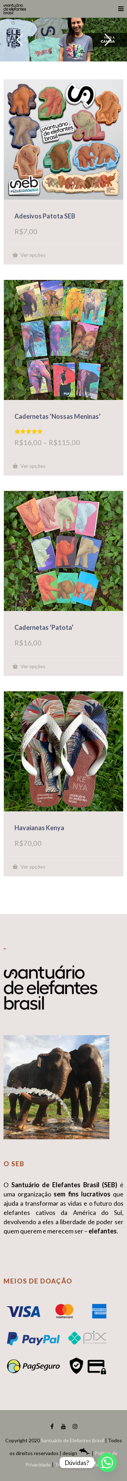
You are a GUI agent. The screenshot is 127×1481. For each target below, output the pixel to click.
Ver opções (32, 255)
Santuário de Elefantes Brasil (72, 1440)
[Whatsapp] (107, 1462)
